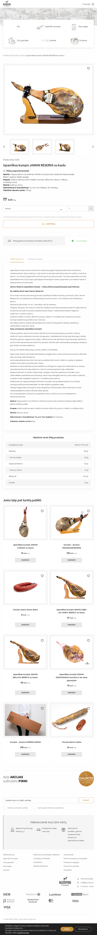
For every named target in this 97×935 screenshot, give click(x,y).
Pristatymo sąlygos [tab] (35, 259)
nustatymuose (23, 933)
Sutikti (67, 929)
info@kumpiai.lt (87, 883)
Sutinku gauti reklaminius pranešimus (51, 808)
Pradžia (6, 55)
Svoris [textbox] (8, 208)
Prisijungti (86, 4)
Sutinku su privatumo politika (18, 808)
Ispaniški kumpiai (18, 55)
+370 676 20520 (86, 879)
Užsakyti (86, 800)
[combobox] (35, 208)
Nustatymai (83, 929)
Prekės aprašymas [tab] (17, 259)
